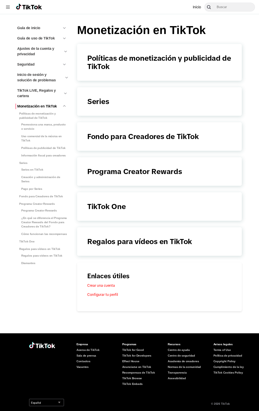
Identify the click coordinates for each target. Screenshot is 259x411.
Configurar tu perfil (102, 295)
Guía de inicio (28, 28)
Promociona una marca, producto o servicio (43, 126)
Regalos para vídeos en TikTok (39, 249)
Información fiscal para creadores (43, 155)
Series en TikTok (32, 169)
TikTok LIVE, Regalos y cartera (36, 93)
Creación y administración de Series (40, 179)
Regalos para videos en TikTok (41, 255)
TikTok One (26, 241)
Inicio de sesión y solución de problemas (36, 77)
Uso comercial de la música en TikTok (41, 138)
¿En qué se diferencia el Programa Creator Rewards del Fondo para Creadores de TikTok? (44, 222)
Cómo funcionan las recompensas (44, 234)
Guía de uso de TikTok (36, 38)
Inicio (197, 7)
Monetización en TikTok (37, 106)
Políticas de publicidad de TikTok (43, 148)
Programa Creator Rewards (37, 203)
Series (23, 163)
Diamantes (28, 263)
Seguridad (26, 64)
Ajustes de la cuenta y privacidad (35, 51)
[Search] (210, 7)
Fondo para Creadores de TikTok (41, 196)
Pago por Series (31, 188)
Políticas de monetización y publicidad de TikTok (37, 115)
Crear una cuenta (101, 286)
